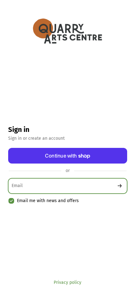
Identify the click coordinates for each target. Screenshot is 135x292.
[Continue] (119, 185)
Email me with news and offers (48, 200)
